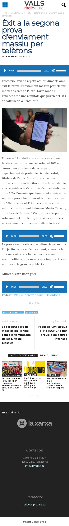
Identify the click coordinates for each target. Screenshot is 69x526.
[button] (63, 5)
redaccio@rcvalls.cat (34, 504)
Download (53, 295)
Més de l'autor (49, 355)
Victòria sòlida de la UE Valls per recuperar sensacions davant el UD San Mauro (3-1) (12, 384)
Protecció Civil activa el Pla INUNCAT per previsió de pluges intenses (52, 333)
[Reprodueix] (5, 71)
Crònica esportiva (11, 375)
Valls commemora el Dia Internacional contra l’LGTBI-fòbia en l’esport (56, 383)
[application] (34, 70)
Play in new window (28, 295)
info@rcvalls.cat (34, 465)
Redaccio (11, 56)
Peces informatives (13, 312)
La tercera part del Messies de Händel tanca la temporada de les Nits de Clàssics (16, 335)
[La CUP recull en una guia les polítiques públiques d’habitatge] (34, 369)
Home (4, 13)
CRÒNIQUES (17, 13)
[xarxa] (34, 423)
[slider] (61, 70)
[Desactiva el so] (53, 71)
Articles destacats (22, 355)
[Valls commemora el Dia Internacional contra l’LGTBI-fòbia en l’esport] (57, 369)
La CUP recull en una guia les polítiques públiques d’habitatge (32, 383)
